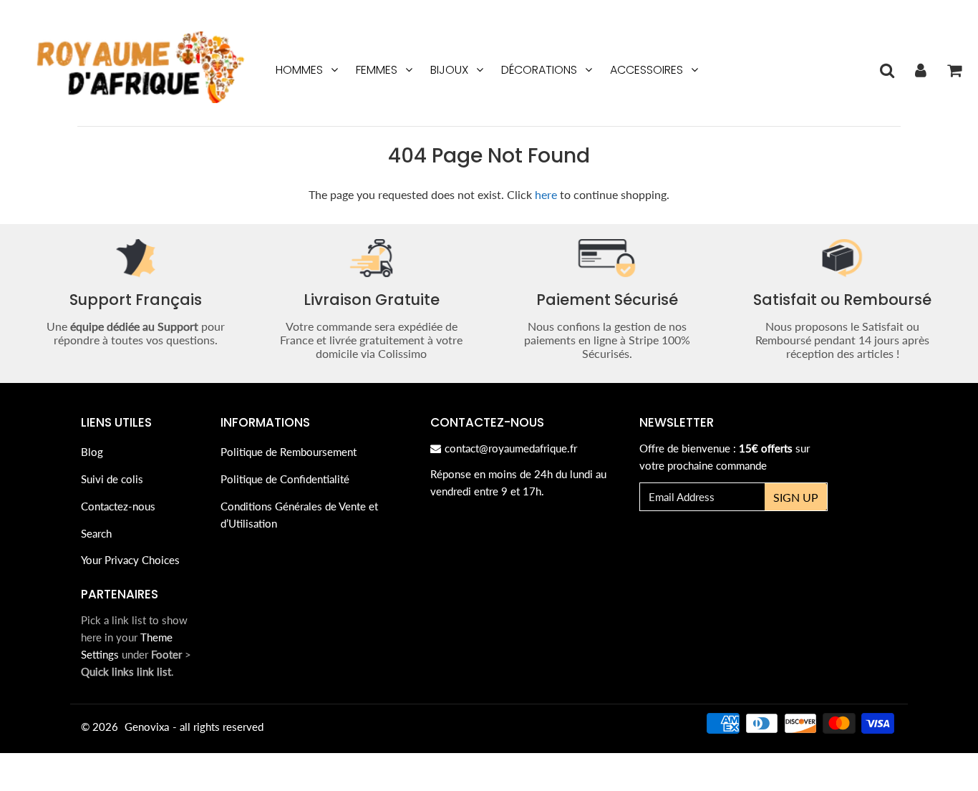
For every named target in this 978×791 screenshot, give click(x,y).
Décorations (539, 70)
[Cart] (954, 70)
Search (96, 533)
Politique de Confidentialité (285, 478)
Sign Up (795, 497)
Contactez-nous (118, 506)
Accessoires (646, 70)
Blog (92, 451)
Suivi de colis (112, 478)
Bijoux (449, 70)
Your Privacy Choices (130, 559)
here (546, 194)
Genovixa (147, 726)
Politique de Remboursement (289, 451)
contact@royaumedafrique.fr (511, 448)
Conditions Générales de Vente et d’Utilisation (299, 515)
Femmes (376, 70)
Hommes (299, 70)
